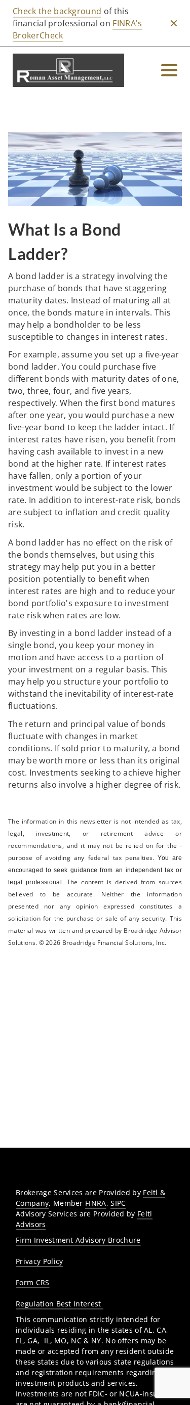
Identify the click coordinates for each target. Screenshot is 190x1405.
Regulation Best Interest (59, 1303)
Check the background (57, 11)
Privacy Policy (39, 1261)
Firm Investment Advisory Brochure (78, 1240)
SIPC (118, 1203)
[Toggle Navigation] (169, 70)
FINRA (95, 1203)
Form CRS (33, 1282)
